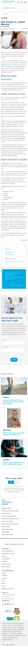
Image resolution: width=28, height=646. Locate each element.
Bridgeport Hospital (6, 508)
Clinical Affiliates (6, 532)
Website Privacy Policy (8, 639)
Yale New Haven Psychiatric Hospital (10, 518)
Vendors (3, 586)
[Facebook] (2, 604)
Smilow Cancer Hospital (7, 521)
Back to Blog (5, 14)
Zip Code (5, 347)
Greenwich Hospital (6, 513)
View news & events (6, 564)
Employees (4, 578)
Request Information (16, 285)
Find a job (4, 556)
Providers (4, 573)
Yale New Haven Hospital (7, 529)
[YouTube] (8, 604)
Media (3, 583)
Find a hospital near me (7, 551)
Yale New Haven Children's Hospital (10, 511)
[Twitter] (5, 604)
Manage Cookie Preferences (8, 588)
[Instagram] (12, 604)
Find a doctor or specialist (8, 553)
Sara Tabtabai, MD (8, 252)
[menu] (25, 2)
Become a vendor (6, 566)
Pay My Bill (4, 561)
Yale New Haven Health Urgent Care (10, 524)
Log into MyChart (6, 559)
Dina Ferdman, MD (15, 111)
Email (4, 340)
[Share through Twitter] (26, 28)
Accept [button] (4, 644)
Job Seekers (4, 575)
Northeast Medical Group (7, 534)
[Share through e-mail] (22, 28)
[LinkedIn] (10, 604)
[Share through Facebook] (24, 28)
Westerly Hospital (6, 526)
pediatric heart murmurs (15, 233)
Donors (3, 581)
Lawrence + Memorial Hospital (9, 516)
